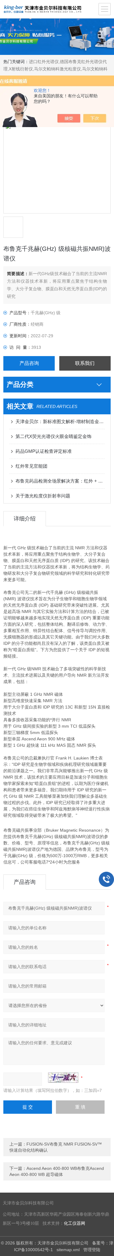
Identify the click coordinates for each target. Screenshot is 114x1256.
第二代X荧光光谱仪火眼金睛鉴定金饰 (54, 436)
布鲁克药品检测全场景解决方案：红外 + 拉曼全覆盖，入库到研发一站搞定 (60, 480)
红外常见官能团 (31, 466)
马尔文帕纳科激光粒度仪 (57, 68)
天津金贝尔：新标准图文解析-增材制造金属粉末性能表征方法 (60, 421)
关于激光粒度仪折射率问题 (43, 495)
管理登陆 (91, 1249)
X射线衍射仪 (21, 68)
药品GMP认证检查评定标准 (44, 451)
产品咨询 (29, 363)
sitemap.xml (68, 1249)
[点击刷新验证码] (63, 1077)
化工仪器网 (74, 1223)
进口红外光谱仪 (44, 61)
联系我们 (85, 363)
